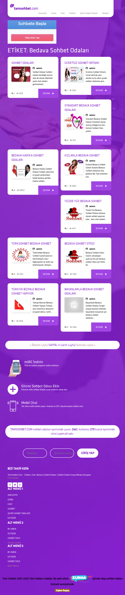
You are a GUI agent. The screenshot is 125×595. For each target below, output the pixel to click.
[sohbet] (80, 578)
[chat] (62, 590)
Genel (53, 13)
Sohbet (72, 13)
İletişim (105, 13)
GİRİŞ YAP (87, 453)
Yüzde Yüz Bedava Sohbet (83, 201)
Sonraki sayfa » (85, 345)
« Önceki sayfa (39, 345)
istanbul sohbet (14, 542)
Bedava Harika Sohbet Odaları (27, 157)
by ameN (12, 528)
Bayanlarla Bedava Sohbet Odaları (84, 291)
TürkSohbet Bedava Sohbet (31, 243)
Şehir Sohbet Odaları (89, 13)
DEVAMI (48, 93)
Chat (63, 13)
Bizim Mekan (13, 565)
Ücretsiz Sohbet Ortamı (81, 63)
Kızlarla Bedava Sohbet (82, 155)
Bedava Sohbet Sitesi (79, 243)
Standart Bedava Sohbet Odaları (82, 107)
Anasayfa (42, 13)
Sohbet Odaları (22, 63)
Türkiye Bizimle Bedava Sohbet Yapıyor (28, 291)
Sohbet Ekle (14, 538)
